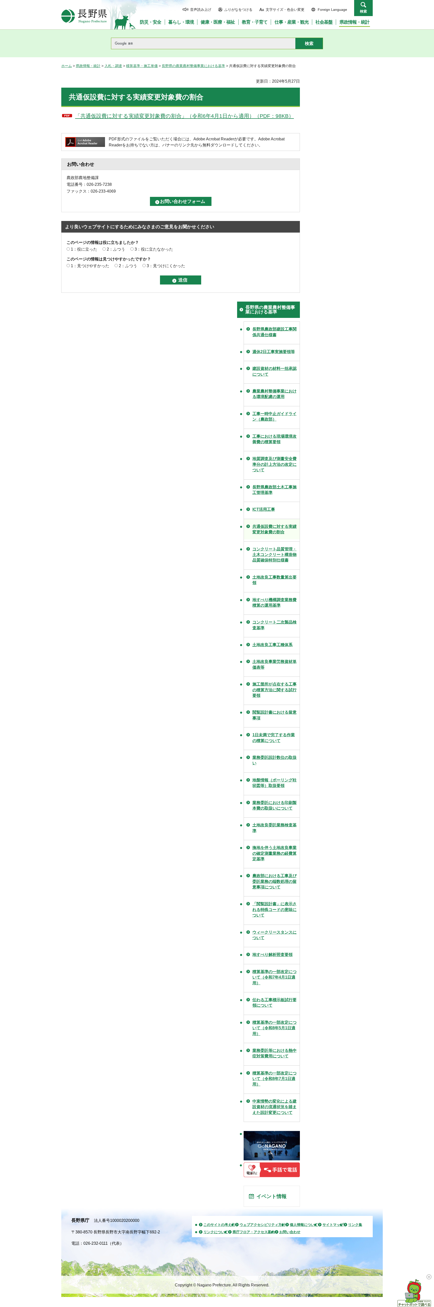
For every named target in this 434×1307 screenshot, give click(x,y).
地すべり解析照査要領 (272, 954)
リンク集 (355, 1225)
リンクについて (215, 1232)
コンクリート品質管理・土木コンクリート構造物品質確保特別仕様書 (274, 554)
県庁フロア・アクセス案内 (254, 1232)
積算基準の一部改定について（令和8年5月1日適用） (274, 1028)
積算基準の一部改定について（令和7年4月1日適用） (274, 977)
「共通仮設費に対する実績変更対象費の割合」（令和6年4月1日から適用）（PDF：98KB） (184, 116)
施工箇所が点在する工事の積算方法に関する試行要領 (274, 690)
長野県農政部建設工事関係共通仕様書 (274, 332)
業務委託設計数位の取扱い (274, 760)
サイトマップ (333, 1225)
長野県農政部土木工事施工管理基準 (274, 490)
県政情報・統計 (88, 66)
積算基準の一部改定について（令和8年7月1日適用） (274, 1079)
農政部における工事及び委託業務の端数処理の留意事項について (274, 881)
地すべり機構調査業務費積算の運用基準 (274, 602)
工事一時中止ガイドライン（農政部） (274, 416)
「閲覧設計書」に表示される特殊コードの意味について (274, 909)
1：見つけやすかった (90, 266)
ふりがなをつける (238, 10)
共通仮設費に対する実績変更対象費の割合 (274, 529)
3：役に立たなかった (154, 249)
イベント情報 (271, 1196)
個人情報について (304, 1225)
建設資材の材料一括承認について (274, 371)
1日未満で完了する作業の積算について (273, 738)
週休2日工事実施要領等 (273, 352)
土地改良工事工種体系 (272, 645)
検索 (363, 11)
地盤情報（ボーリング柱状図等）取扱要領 (274, 783)
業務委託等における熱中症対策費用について (274, 1053)
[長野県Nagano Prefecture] (84, 16)
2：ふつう (116, 249)
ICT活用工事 (263, 509)
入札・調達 (113, 66)
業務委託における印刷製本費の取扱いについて (274, 805)
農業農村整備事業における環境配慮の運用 (274, 394)
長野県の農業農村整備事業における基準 (193, 66)
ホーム (66, 66)
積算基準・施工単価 (142, 66)
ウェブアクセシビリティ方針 (262, 1225)
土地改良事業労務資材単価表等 (274, 664)
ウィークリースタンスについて (274, 935)
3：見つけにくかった (166, 266)
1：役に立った (84, 249)
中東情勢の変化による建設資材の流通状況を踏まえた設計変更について (274, 1107)
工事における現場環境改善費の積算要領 (274, 439)
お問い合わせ (289, 1232)
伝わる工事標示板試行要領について (274, 1002)
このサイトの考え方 (219, 1225)
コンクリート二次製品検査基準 (274, 625)
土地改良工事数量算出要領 (274, 580)
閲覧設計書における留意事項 (274, 715)
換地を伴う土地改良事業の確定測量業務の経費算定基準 (274, 853)
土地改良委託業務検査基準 (274, 828)
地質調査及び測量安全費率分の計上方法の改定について (274, 464)
